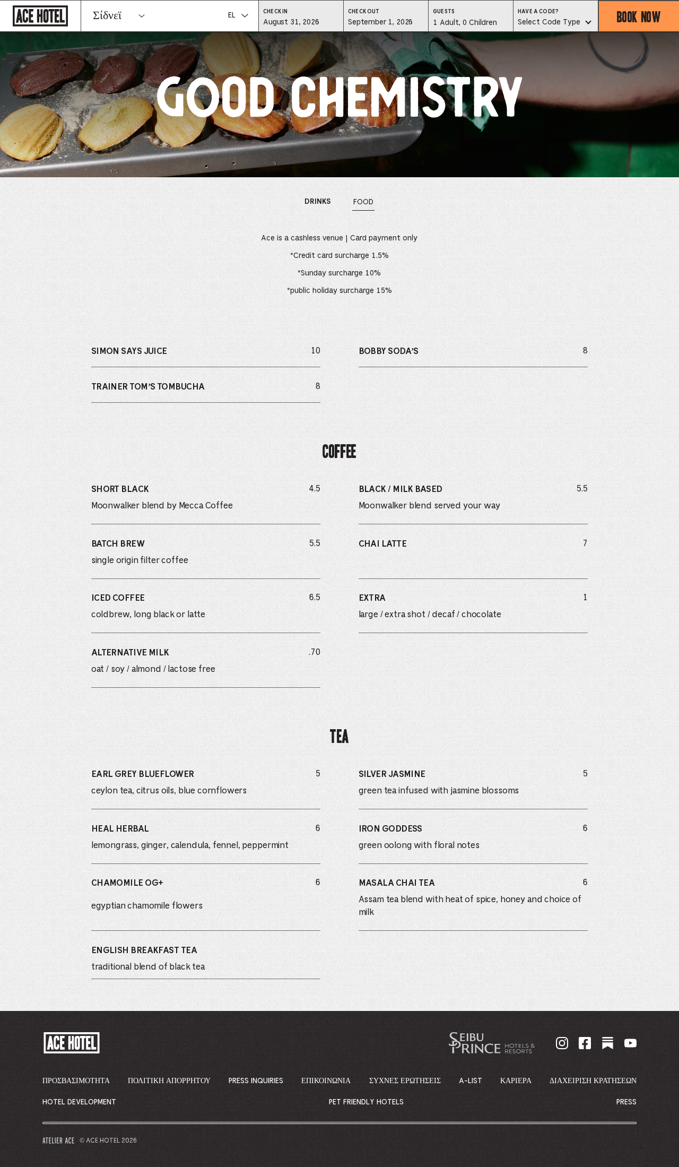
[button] (301, 21)
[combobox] (555, 22)
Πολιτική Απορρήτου (169, 1081)
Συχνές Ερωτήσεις (405, 1081)
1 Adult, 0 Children (464, 25)
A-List (470, 1081)
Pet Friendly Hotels (366, 1102)
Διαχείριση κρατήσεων (593, 1081)
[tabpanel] (339, 622)
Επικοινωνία (326, 1081)
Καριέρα (516, 1081)
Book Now (639, 16)
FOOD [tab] (364, 204)
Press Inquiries (256, 1081)
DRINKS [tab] (317, 204)
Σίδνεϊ (107, 16)
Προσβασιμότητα (76, 1081)
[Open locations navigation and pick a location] (141, 16)
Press (626, 1102)
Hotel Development (79, 1102)
